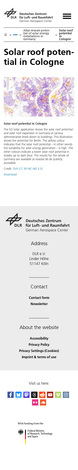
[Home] (5, 35)
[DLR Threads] (34, 396)
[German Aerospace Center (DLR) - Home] (30, 15)
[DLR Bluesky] (18, 396)
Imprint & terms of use (39, 357)
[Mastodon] (26, 396)
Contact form (39, 297)
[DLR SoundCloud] (43, 404)
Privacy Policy (39, 344)
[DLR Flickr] (35, 404)
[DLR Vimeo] (58, 396)
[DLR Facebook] (10, 396)
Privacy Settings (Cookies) (39, 350)
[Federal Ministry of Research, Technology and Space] (39, 448)
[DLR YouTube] (50, 396)
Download (10, 174)
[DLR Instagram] (66, 396)
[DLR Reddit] (42, 396)
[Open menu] (67, 15)
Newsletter (39, 304)
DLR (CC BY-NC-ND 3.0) (28, 169)
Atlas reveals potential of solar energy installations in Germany (36, 35)
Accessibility (39, 338)
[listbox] (15, 34)
